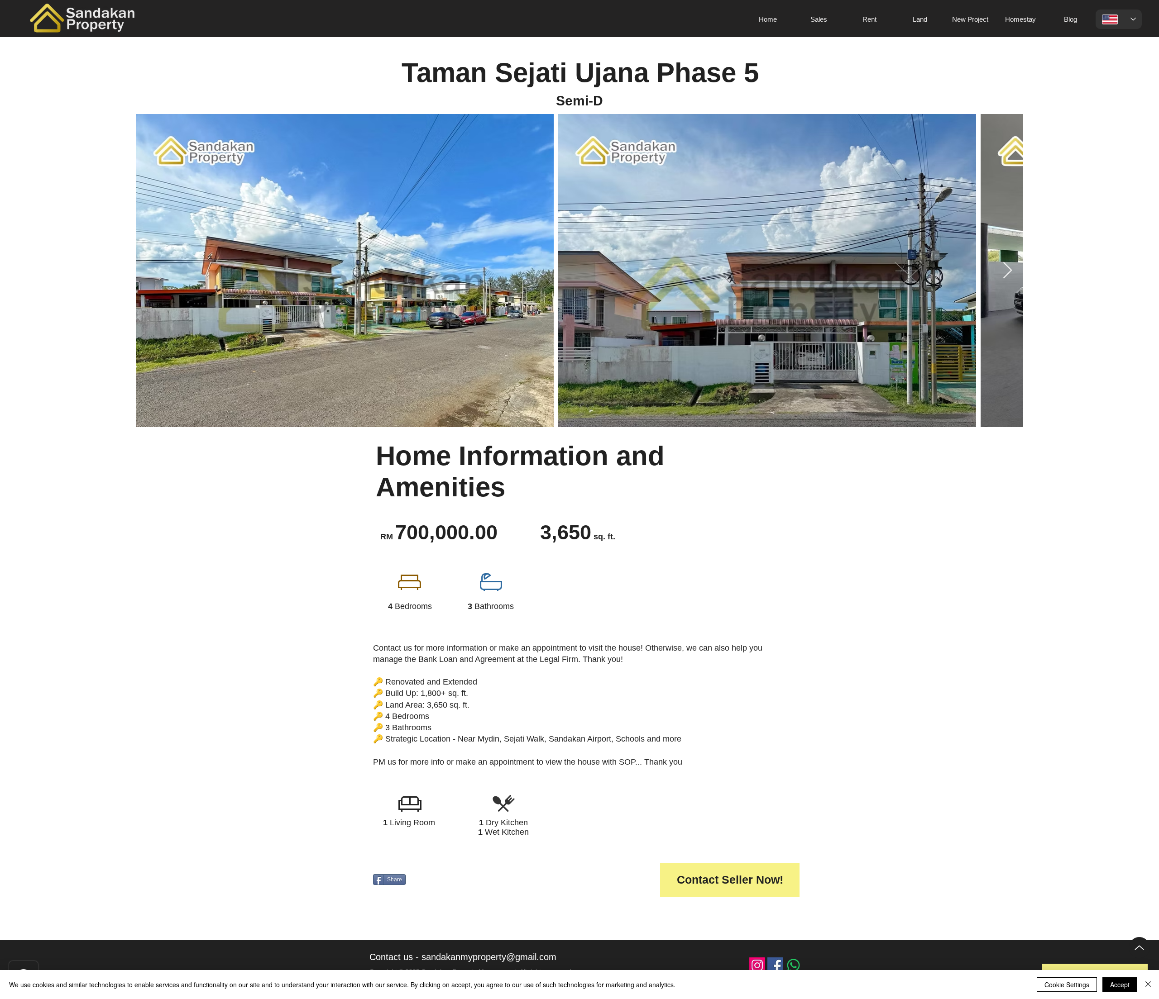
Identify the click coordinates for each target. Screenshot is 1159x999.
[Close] (1148, 984)
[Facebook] (775, 965)
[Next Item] (1007, 271)
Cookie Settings (1066, 984)
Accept (1120, 984)
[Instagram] (757, 965)
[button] (730, 880)
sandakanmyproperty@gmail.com (488, 957)
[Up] (1139, 947)
